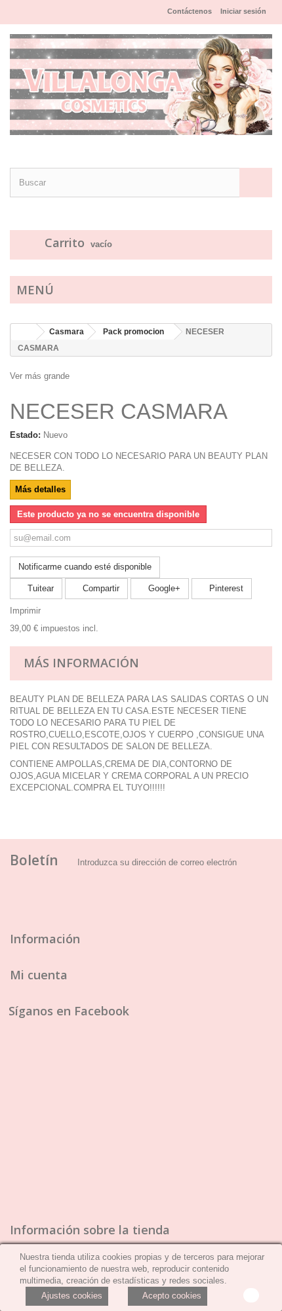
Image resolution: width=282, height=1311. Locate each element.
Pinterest (225, 588)
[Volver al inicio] (23, 332)
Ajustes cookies (70, 1296)
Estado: (25, 435)
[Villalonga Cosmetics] (141, 84)
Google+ (163, 588)
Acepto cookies (170, 1296)
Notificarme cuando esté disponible (84, 567)
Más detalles (40, 489)
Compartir (99, 588)
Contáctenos (189, 11)
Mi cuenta (39, 975)
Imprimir (25, 611)
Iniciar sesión (243, 11)
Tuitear (39, 588)
